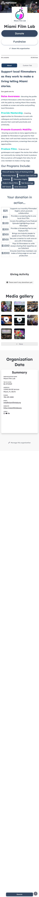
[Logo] (9, 2)
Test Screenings (27, 183)
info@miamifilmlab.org (12, 403)
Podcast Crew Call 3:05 (27, 176)
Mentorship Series (9, 176)
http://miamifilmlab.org (13, 408)
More (21, 344)
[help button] (35, 893)
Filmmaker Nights (20, 179)
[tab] (9, 65)
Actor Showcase (20, 187)
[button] (6, 319)
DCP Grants (6, 187)
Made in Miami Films (10, 183)
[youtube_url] (6, 413)
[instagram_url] (4, 413)
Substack (6, 179)
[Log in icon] (36, 3)
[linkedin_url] (9, 413)
